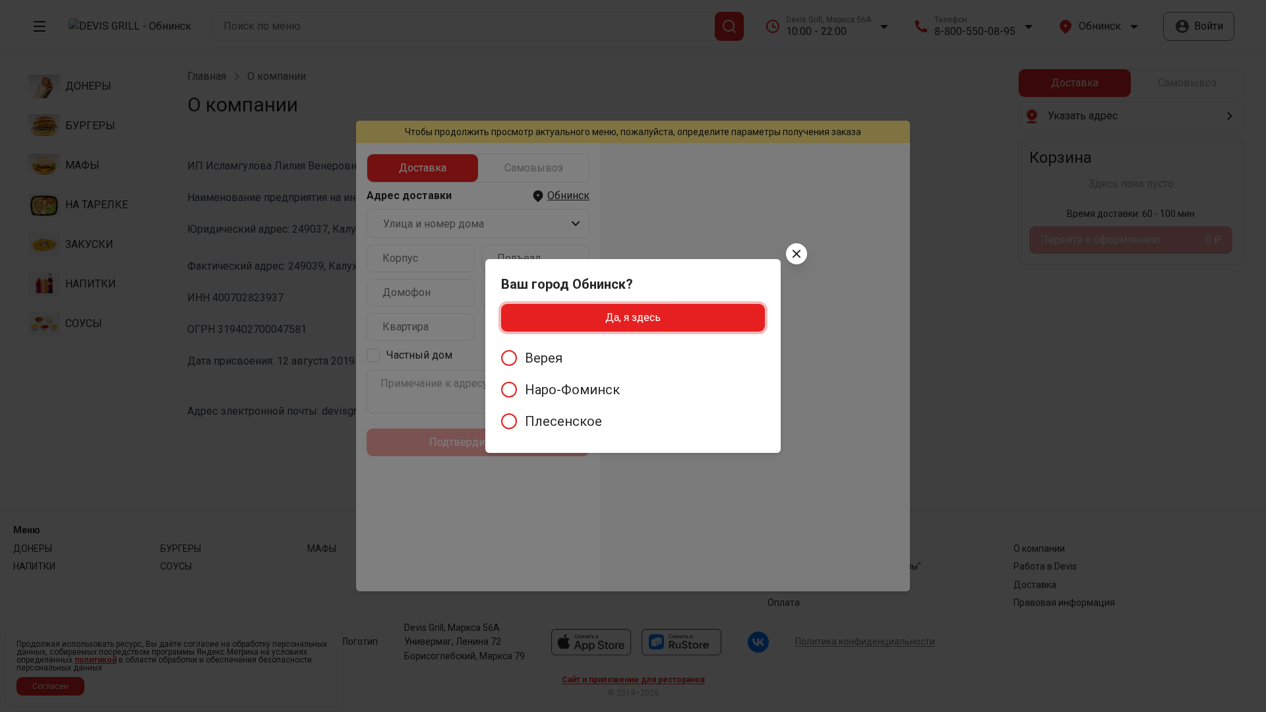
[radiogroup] (633, 389)
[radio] (633, 358)
